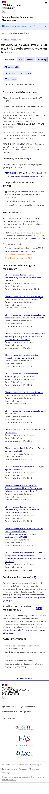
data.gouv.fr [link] (25, 711)
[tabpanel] (24, 368)
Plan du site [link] (23, 769)
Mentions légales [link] (35, 765)
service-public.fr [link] (8, 711)
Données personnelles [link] (9, 769)
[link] (24, 18)
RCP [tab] (20, 59)
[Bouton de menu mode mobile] (45, 3)
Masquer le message (45, 26)
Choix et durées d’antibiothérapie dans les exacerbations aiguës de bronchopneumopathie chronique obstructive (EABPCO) (24, 532)
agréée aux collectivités (34, 238)
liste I (9, 655)
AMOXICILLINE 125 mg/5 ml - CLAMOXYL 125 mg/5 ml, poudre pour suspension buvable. (25, 174)
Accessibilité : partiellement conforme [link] (15, 765)
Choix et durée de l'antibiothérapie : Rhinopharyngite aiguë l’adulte (21, 375)
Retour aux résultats (12, 39)
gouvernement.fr (28, 706)
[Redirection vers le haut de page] (39, 92)
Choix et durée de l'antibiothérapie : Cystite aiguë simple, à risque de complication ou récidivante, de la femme (25, 336)
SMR (32, 577)
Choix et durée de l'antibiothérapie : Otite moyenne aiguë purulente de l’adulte (24, 394)
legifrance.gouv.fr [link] (9, 706)
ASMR (39, 608)
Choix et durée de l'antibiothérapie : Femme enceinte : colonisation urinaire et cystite (25, 316)
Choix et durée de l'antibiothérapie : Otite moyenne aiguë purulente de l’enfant (24, 298)
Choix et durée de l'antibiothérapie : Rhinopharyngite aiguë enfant (21, 356)
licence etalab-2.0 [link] (8, 779)
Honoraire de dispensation (17, 251)
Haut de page (26, 678)
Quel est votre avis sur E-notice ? (19, 26)
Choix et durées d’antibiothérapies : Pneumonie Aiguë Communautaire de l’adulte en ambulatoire (22, 509)
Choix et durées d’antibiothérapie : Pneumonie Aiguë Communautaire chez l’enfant (23, 277)
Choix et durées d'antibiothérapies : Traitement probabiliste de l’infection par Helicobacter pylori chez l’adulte (23, 488)
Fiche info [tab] (9, 59)
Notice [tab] (30, 59)
